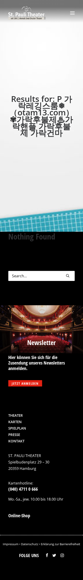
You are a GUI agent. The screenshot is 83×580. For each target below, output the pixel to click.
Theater (15, 415)
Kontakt (16, 441)
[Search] (41, 276)
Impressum (10, 544)
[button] (72, 13)
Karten (15, 421)
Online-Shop (19, 515)
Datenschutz (29, 544)
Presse (14, 434)
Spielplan (17, 428)
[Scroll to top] (70, 569)
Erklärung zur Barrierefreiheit (60, 544)
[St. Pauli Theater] (27, 13)
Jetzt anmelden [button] (25, 383)
